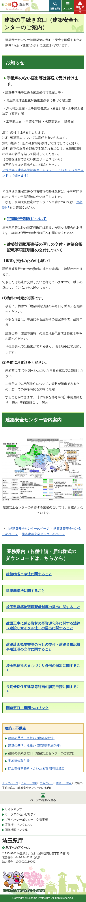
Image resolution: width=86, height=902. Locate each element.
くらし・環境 (29, 783)
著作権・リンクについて (20, 824)
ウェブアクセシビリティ (20, 814)
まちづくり (46, 783)
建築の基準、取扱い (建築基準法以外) (34, 745)
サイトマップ (13, 809)
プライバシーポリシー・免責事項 (26, 819)
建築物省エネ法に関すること (29, 574)
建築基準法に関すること (25, 590)
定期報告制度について (27, 219)
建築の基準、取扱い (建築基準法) (31, 738)
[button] (55, 5)
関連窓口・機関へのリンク (27, 708)
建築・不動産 (15, 728)
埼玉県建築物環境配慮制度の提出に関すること (43, 607)
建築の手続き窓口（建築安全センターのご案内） (42, 753)
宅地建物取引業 (19, 760)
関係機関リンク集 (16, 829)
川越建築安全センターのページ (27, 528)
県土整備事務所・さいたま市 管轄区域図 (36, 768)
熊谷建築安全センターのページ (43, 534)
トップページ (10, 783)
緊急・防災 (80, 8)
